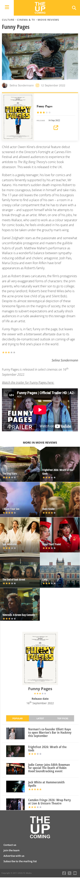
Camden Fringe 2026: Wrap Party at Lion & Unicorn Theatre (49, 801)
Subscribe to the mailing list (20, 861)
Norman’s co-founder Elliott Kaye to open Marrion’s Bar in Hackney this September (49, 732)
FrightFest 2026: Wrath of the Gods (47, 748)
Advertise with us (13, 856)
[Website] (56, 127)
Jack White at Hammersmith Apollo (46, 784)
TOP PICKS (62, 718)
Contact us (9, 845)
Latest (40, 718)
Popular (17, 718)
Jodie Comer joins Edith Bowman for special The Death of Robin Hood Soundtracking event (49, 768)
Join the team (11, 850)
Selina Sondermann (22, 85)
